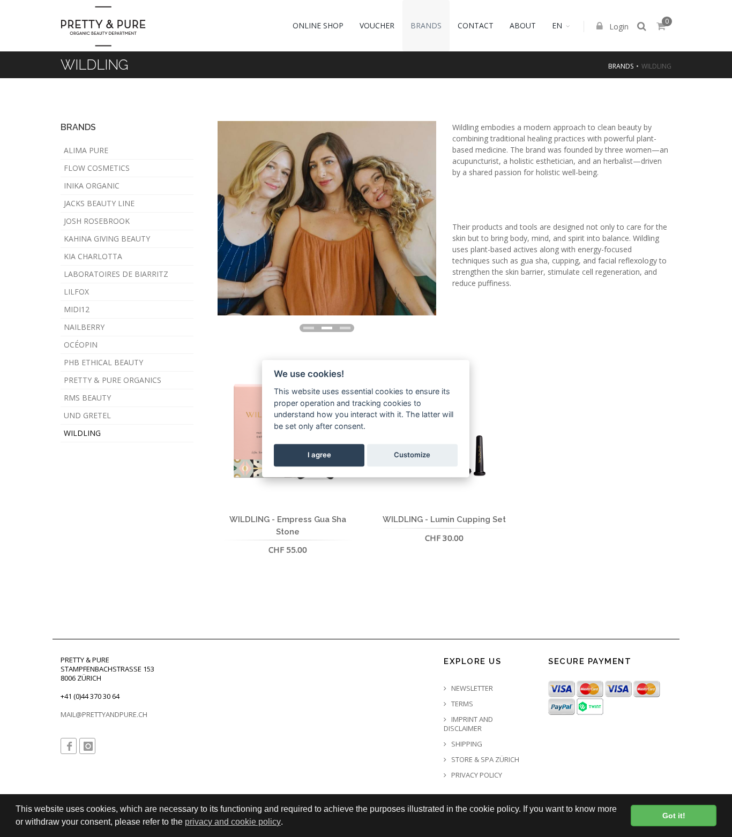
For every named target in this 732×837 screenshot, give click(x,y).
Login (618, 26)
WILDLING (82, 433)
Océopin (81, 345)
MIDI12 (76, 309)
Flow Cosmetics (97, 168)
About (523, 25)
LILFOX (76, 291)
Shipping (466, 744)
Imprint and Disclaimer (468, 724)
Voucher (377, 25)
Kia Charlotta (93, 256)
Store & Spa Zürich (484, 759)
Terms (461, 703)
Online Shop (318, 25)
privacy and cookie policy (233, 821)
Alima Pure (86, 150)
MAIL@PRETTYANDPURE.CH (104, 714)
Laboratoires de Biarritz (116, 274)
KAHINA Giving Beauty (107, 238)
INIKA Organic (91, 185)
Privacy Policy (476, 775)
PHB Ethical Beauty (103, 362)
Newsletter (471, 688)
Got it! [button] (673, 815)
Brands (426, 25)
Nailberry (84, 327)
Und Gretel (87, 415)
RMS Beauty (87, 398)
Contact (476, 25)
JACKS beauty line (99, 203)
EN (557, 25)
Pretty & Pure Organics (112, 380)
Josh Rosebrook (97, 221)
